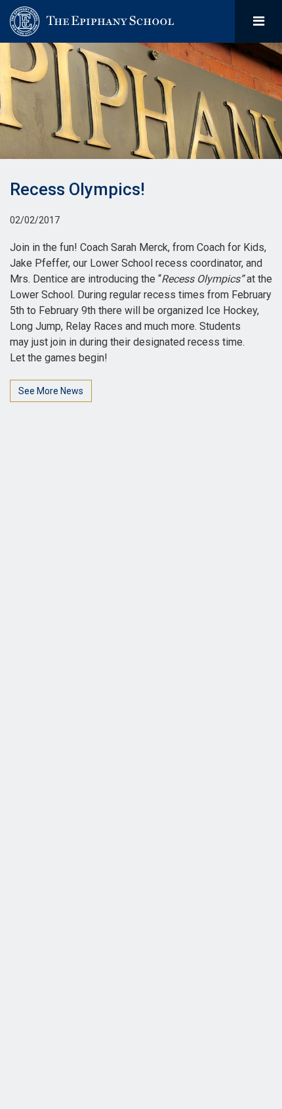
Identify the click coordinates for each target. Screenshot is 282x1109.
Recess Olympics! (77, 189)
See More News (50, 391)
